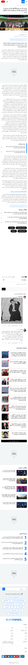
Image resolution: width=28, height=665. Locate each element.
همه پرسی (6, 607)
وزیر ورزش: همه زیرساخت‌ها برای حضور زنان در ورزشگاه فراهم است (17, 217)
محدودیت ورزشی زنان (21, 228)
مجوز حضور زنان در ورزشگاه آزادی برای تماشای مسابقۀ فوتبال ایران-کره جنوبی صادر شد (15, 147)
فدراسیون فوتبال (22, 231)
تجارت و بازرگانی (24, 630)
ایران (18, 5)
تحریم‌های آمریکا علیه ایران (14, 613)
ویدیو (26, 639)
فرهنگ (12, 636)
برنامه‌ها (11, 639)
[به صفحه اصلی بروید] (23, 1)
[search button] (3, 589)
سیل (21, 610)
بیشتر (26, 651)
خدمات (25, 648)
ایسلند (13, 607)
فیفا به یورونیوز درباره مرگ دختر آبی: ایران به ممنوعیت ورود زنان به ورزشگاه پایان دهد (15, 152)
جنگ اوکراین (5, 600)
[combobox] (14, 589)
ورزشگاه (13, 231)
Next (26, 633)
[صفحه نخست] (26, 5)
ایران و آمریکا (13, 610)
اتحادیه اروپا (21, 607)
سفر (26, 636)
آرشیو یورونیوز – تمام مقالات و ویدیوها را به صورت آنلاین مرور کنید (7, 643)
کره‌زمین (11, 630)
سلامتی (12, 633)
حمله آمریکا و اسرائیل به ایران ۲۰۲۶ (18, 600)
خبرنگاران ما (25, 642)
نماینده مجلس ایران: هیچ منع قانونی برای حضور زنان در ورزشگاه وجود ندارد (16, 222)
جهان (21, 5)
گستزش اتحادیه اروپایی (10, 604)
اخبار (24, 5)
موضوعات (25, 624)
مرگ (7, 610)
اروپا (26, 627)
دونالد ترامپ (20, 604)
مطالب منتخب (22, 468)
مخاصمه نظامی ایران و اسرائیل (14, 597)
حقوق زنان (11, 228)
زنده (3, 1)
